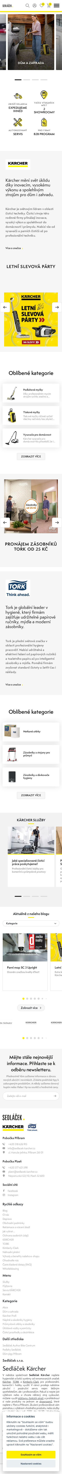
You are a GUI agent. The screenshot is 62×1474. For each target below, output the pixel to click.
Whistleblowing (11, 1268)
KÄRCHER (8, 1239)
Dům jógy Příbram (12, 1353)
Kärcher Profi (10, 1315)
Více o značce (14, 248)
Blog (5, 1210)
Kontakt (7, 1294)
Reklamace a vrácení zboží (16, 1227)
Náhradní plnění (11, 1252)
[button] (23, 999)
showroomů (45, 1401)
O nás (6, 1214)
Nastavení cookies (31, 1463)
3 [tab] (35, 79)
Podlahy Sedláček (12, 1349)
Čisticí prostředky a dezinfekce (18, 1332)
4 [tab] (43, 79)
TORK (6, 1243)
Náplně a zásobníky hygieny (17, 1319)
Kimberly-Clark (11, 1248)
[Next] (57, 307)
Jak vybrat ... (9, 1231)
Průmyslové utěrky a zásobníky (19, 1324)
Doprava (7, 1218)
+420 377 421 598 (18, 1167)
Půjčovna (7, 1286)
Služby (6, 1281)
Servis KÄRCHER (11, 1290)
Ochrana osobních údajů (16, 1235)
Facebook (13, 1190)
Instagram (13, 1195)
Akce (5, 1307)
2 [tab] (26, 79)
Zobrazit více (29, 1008)
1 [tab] (18, 79)
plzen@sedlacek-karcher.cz (22, 1171)
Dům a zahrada (10, 1311)
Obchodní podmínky (13, 1223)
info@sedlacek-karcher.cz (21, 1148)
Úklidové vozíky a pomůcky (17, 1328)
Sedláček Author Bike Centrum (19, 1345)
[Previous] (5, 307)
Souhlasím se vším (31, 1454)
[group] (25, 962)
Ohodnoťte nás (11, 1260)
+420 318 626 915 (17, 1144)
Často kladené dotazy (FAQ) (17, 1264)
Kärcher (7, 1381)
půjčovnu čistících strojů (31, 1398)
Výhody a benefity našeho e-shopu (21, 1256)
